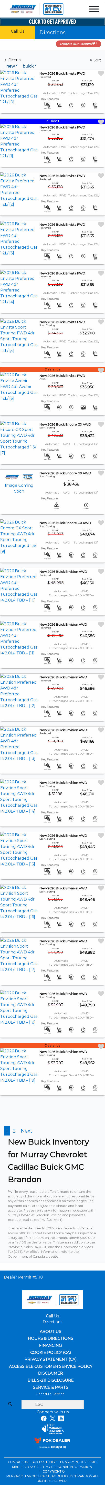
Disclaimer (50, 1373)
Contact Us (18, 1462)
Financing (50, 1345)
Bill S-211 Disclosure (51, 1380)
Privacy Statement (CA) (50, 1359)
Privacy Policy (73, 1462)
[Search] (10, 1404)
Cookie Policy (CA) (50, 1352)
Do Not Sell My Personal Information (58, 1467)
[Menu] (94, 9)
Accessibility (44, 1462)
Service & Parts (50, 1387)
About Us (50, 1332)
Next (26, 1131)
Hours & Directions (50, 1338)
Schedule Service (50, 1394)
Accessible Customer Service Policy (50, 1366)
